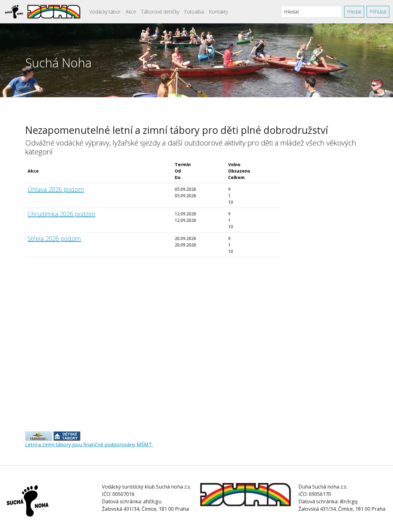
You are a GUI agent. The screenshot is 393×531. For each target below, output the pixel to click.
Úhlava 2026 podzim (56, 189)
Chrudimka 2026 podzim (61, 214)
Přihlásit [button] (378, 11)
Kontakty (218, 11)
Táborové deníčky (160, 11)
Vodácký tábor (105, 11)
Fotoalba (194, 11)
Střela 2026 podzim (54, 238)
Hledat (354, 11)
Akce (131, 11)
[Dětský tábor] (38, 435)
